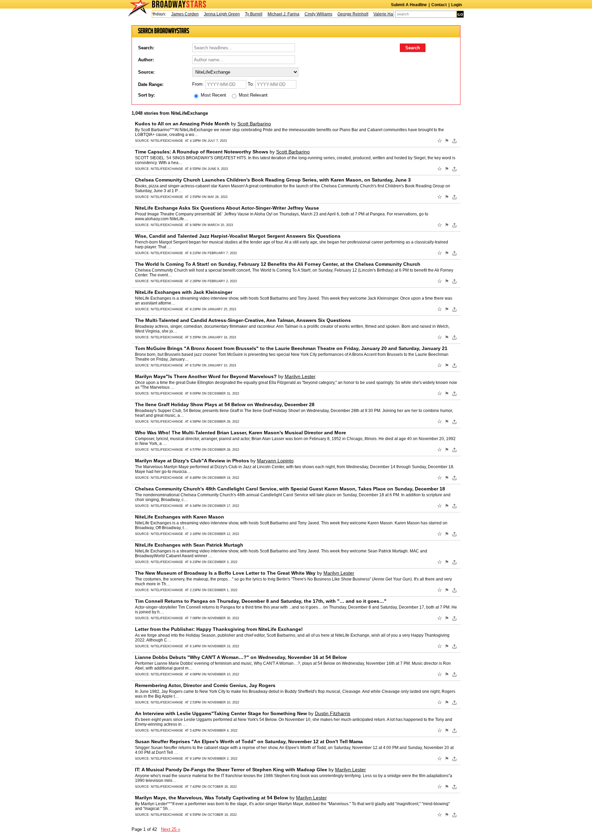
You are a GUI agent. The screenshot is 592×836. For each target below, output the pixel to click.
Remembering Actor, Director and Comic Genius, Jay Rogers (205, 685)
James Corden (177, 14)
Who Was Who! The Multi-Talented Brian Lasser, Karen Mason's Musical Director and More (240, 432)
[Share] (454, 141)
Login (456, 4)
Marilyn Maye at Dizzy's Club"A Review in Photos (192, 460)
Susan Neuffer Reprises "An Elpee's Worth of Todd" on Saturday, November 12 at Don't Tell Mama (249, 741)
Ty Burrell (246, 14)
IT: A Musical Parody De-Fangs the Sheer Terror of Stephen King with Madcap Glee (231, 769)
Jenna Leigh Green (214, 14)
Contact (439, 4)
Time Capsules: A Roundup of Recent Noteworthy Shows (201, 151)
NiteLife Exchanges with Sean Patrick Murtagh (189, 545)
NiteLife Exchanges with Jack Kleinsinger (183, 292)
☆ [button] (439, 141)
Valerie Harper (379, 14)
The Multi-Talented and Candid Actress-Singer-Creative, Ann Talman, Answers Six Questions (243, 320)
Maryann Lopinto (275, 460)
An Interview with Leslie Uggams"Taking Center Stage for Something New (221, 713)
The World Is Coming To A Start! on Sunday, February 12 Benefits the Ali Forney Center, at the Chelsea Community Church (277, 264)
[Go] (460, 14)
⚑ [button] (447, 140)
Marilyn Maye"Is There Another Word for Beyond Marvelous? (206, 376)
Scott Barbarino (254, 123)
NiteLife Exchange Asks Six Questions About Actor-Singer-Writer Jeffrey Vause (227, 208)
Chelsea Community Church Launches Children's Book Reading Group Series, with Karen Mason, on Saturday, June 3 (273, 180)
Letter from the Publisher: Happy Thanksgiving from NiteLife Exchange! (219, 629)
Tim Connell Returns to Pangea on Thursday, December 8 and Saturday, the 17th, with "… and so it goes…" (260, 601)
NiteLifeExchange (167, 140)
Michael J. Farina (276, 14)
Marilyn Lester (300, 376)
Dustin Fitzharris (332, 713)
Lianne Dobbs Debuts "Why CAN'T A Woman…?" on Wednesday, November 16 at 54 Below (241, 657)
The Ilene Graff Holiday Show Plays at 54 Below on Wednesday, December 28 (224, 404)
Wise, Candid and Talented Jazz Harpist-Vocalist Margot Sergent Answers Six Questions (238, 236)
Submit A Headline (409, 4)
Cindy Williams (310, 14)
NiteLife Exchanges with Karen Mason (179, 517)
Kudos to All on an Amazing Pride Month (182, 123)
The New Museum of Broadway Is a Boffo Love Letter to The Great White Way (225, 573)
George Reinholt (345, 14)
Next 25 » (170, 829)
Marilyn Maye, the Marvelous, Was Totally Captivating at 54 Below (211, 797)
